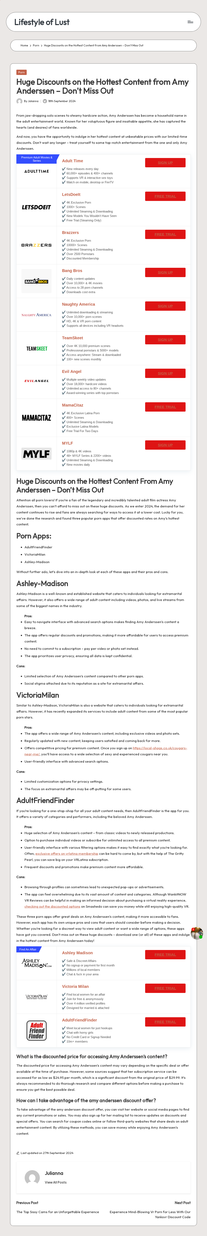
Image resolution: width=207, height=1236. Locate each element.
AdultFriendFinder (79, 1020)
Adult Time (72, 161)
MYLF (67, 443)
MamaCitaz (72, 405)
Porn (21, 72)
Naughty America (78, 304)
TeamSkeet (72, 338)
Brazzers (70, 232)
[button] (56, 1182)
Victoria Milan (75, 986)
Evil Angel (71, 371)
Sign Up (165, 163)
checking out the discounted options (52, 906)
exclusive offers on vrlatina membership (66, 853)
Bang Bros (72, 270)
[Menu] (190, 21)
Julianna (54, 1173)
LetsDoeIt (71, 194)
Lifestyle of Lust (42, 21)
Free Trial (165, 196)
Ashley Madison (77, 953)
